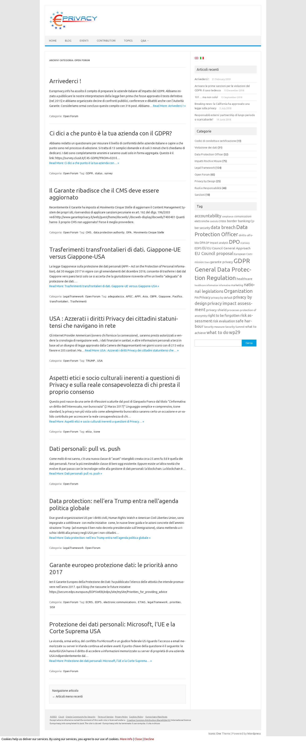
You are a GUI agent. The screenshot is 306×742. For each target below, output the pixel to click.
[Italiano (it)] (202, 58)
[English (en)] (196, 58)
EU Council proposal (214, 253)
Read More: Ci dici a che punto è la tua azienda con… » (84, 163)
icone (97, 431)
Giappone (164, 296)
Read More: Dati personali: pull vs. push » (75, 473)
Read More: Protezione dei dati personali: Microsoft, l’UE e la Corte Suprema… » (100, 661)
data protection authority (108, 232)
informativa (224, 285)
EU (204, 248)
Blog (68, 40)
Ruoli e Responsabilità (208, 188)
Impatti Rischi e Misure (208, 161)
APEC (129, 296)
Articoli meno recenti (67, 696)
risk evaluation (224, 321)
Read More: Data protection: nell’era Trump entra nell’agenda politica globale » (100, 537)
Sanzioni (200, 194)
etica (89, 431)
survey (108, 173)
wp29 (234, 332)
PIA (197, 297)
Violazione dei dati (206, 147)
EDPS (98, 602)
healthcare (244, 279)
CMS (88, 232)
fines (207, 262)
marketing (237, 285)
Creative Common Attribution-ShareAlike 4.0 (148, 720)
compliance (228, 216)
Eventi (84, 40)
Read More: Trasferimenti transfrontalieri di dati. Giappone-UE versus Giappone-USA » (104, 286)
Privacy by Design (205, 181)
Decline (149, 739)
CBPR (153, 296)
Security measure (214, 326)
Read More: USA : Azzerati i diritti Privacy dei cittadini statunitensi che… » (132, 350)
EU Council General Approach (228, 248)
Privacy (204, 297)
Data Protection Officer (209, 154)
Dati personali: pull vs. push (85, 448)
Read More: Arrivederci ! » (169, 106)
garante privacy (221, 262)
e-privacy (245, 243)
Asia (145, 296)
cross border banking (234, 221)
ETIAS (142, 602)
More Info (126, 739)
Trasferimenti (78, 301)
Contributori (106, 40)
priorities (175, 602)
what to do (217, 332)
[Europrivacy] (73, 29)
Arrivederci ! (65, 81)
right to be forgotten (224, 315)
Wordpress (254, 733)
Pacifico (177, 296)
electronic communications (120, 602)
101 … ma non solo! (206, 97)
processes (233, 310)
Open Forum (70, 116)
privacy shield (216, 310)
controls (214, 221)
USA (100, 360)
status (98, 173)
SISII (52, 607)
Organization (238, 291)
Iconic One (215, 733)
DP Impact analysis (217, 242)
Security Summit (235, 326)
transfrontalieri (59, 301)
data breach (223, 227)
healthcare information (206, 285)
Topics (128, 40)
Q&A (143, 40)
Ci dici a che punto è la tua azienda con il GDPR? (110, 133)
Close (138, 739)
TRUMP (90, 360)
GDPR (89, 173)
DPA (129, 232)
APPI (138, 296)
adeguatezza (116, 296)
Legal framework (73, 296)
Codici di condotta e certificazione (215, 140)
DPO (234, 242)
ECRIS (89, 602)
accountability (208, 215)
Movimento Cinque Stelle (149, 232)
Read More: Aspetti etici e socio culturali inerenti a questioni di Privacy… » (96, 421)
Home (53, 40)
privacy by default (222, 297)
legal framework (158, 602)
